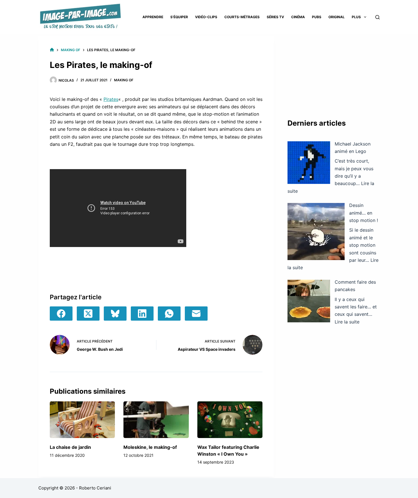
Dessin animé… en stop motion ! (363, 212)
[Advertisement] (333, 71)
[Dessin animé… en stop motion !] (316, 231)
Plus (356, 17)
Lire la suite (347, 322)
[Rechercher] (377, 17)
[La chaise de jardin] (82, 419)
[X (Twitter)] (88, 313)
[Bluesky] (115, 313)
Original (336, 17)
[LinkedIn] (142, 313)
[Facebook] (61, 313)
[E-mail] (196, 313)
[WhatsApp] (169, 313)
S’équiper (179, 17)
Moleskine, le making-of (150, 447)
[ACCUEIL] (52, 50)
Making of (123, 80)
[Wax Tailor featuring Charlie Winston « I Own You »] (229, 419)
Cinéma (298, 17)
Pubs (316, 17)
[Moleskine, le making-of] (156, 419)
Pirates (111, 99)
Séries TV (275, 17)
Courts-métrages (242, 17)
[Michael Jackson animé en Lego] (308, 162)
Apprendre (152, 17)
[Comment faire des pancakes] (308, 301)
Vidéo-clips (206, 17)
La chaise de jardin (70, 447)
